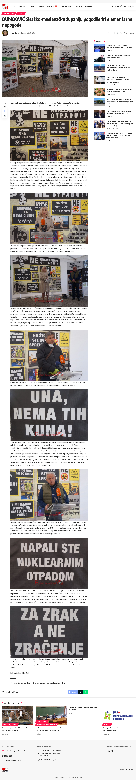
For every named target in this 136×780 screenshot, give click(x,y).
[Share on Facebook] (114, 33)
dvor (28, 683)
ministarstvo (35, 683)
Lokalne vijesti (9, 13)
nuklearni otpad (45, 683)
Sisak (114, 94)
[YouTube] (117, 6)
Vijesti (15, 724)
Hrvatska (109, 50)
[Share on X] (117, 33)
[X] (115, 6)
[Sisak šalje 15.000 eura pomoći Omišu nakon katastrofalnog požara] (99, 92)
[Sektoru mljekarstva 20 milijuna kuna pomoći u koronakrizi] (17, 715)
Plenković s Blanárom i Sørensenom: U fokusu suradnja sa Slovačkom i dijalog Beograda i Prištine (119, 123)
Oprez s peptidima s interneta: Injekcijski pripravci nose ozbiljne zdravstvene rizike (117, 79)
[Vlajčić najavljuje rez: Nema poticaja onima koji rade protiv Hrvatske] (99, 114)
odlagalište (56, 683)
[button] (121, 6)
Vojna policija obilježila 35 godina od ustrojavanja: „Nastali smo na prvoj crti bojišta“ (119, 101)
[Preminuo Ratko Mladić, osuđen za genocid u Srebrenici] (99, 58)
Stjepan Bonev (14, 33)
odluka (63, 683)
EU (107, 129)
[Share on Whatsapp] (120, 33)
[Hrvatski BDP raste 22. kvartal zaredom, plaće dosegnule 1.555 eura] (99, 48)
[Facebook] (113, 6)
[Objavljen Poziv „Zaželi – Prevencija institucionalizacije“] (118, 715)
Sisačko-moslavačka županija (47, 724)
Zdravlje (115, 85)
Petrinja (21, 13)
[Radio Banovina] (5, 6)
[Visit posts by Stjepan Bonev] (5, 33)
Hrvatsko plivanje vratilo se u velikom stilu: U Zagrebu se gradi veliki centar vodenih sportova (119, 135)
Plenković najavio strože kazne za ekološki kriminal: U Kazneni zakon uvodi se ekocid (118, 68)
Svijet (108, 61)
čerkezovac (22, 683)
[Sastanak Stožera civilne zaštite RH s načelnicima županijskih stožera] (51, 715)
